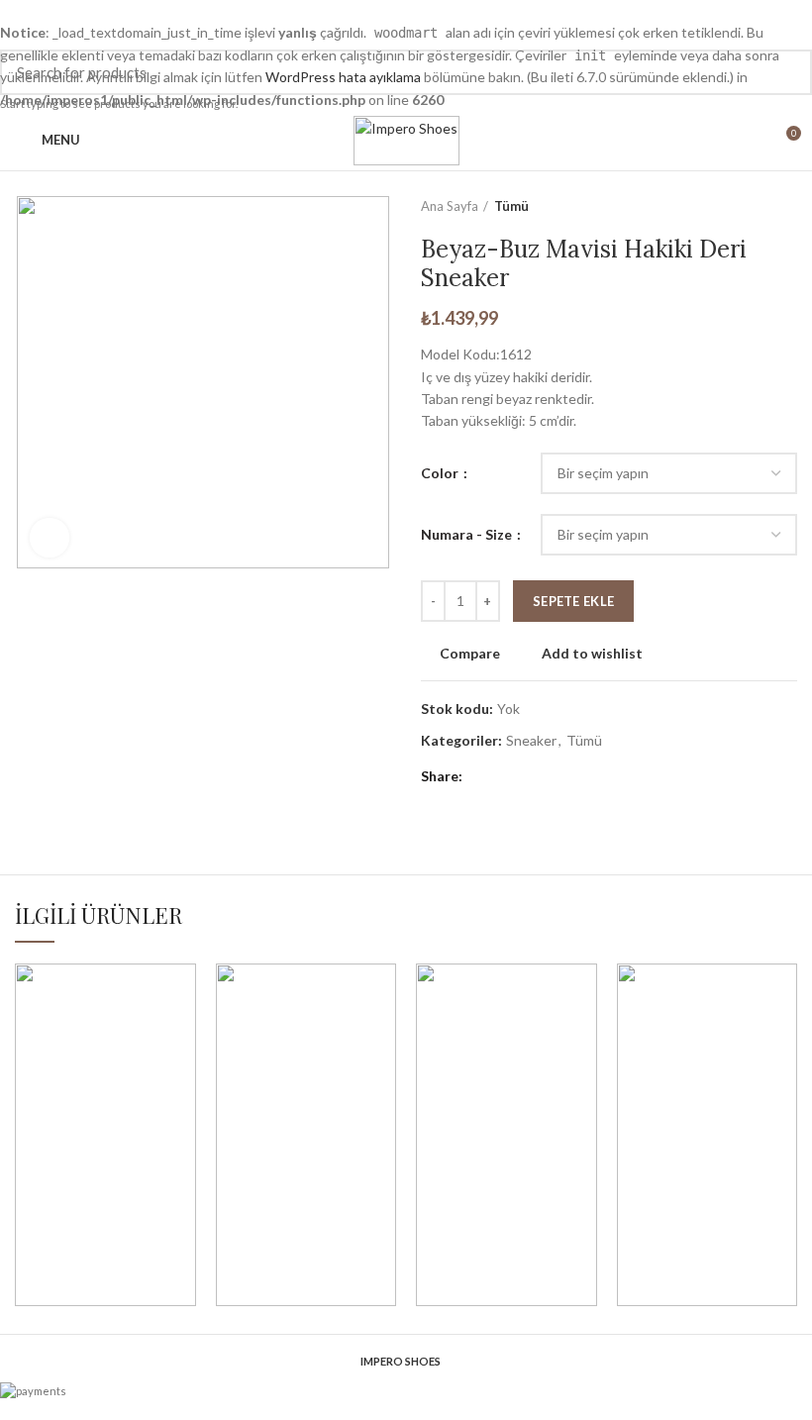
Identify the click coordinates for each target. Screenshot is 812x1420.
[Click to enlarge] (49, 538)
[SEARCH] (785, 72)
